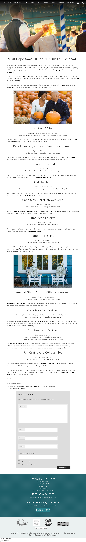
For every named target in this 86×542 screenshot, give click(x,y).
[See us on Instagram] (46, 494)
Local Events (25, 386)
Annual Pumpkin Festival (17, 247)
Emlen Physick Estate (44, 177)
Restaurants (61, 2)
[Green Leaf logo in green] (41, 529)
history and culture (55, 211)
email (40, 488)
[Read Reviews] (50, 494)
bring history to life (68, 157)
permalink (51, 386)
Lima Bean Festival (35, 231)
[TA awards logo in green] (63, 526)
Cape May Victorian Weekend (22, 211)
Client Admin (35, 386)
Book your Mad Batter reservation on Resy (43, 497)
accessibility (37, 490)
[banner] (43, 525)
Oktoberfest (27, 195)
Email (21, 438)
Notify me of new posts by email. (27, 464)
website (45, 488)
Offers (32, 2)
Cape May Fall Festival (46, 321)
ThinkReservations (69, 533)
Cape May (46, 2)
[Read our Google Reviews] (43, 494)
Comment (22, 406)
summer (33, 65)
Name (21, 429)
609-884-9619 (70, 2)
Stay (27, 2)
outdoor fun (11, 72)
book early (26, 76)
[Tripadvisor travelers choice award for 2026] (36, 526)
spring (58, 70)
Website (21, 446)
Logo (12, 3)
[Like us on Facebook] (33, 494)
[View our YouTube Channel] (53, 494)
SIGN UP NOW (43, 510)
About (39, 2)
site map (50, 490)
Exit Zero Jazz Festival (16, 343)
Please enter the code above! (27, 453)
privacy (44, 490)
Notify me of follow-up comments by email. (29, 461)
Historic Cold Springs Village (16, 303)
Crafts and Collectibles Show (49, 363)
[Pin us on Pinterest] (40, 494)
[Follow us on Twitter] (36, 494)
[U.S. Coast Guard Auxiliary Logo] (48, 526)
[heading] (43, 59)
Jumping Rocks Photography (48, 535)
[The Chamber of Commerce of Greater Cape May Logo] (22, 526)
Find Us (53, 2)
